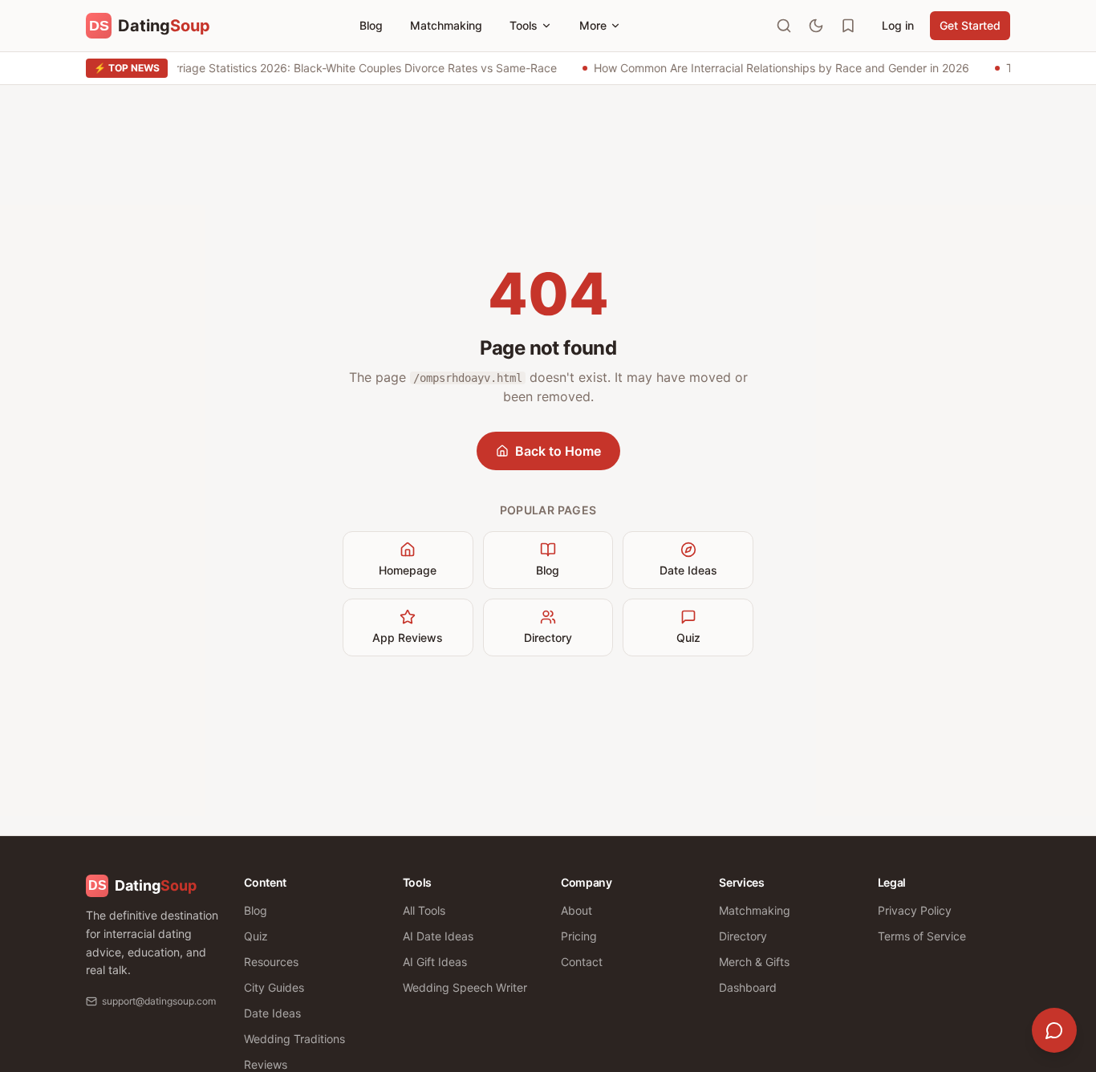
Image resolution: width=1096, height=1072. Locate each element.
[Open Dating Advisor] (1054, 1030)
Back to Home (558, 451)
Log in (898, 25)
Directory (548, 637)
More (593, 25)
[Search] (783, 25)
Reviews (265, 1064)
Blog (371, 25)
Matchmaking (446, 25)
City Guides (274, 987)
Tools (523, 25)
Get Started (970, 25)
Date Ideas (688, 570)
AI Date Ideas (438, 936)
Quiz (688, 637)
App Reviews (407, 637)
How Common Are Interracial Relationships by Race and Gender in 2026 (779, 68)
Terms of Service (922, 936)
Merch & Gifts (754, 961)
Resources (271, 961)
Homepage (407, 570)
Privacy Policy (915, 910)
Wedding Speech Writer (465, 987)
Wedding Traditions (294, 1039)
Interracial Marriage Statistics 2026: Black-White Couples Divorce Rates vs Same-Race (327, 68)
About (576, 910)
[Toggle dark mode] (816, 25)
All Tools (424, 910)
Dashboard (748, 987)
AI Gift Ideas (435, 961)
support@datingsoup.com (159, 1001)
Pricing (579, 936)
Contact (582, 961)
